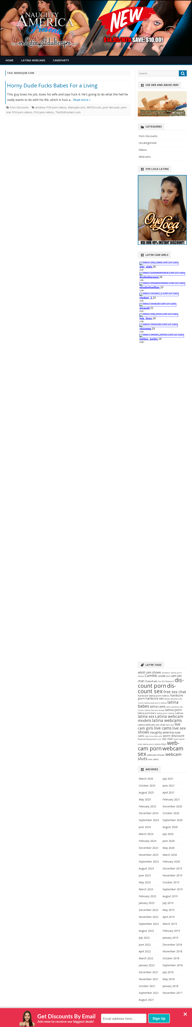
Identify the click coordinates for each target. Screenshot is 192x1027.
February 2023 (147, 896)
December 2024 (148, 813)
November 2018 (172, 951)
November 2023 (148, 855)
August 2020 (170, 827)
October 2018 (171, 958)
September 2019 (173, 889)
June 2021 (169, 785)
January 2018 (170, 986)
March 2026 (146, 778)
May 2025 (145, 799)
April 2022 (145, 951)
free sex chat (174, 691)
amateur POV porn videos (51, 107)
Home (10, 60)
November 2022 (148, 917)
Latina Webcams (33, 60)
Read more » (82, 100)
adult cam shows (149, 672)
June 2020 (169, 841)
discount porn (161, 682)
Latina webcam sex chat (151, 724)
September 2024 (149, 820)
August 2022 (146, 930)
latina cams (158, 706)
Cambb (151, 675)
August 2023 (146, 868)
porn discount (111, 107)
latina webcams (167, 720)
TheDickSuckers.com (68, 112)
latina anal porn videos (155, 703)
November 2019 (172, 875)
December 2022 (148, 910)
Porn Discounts (19, 107)
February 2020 (171, 861)
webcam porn (158, 745)
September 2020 (173, 820)
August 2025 (146, 792)
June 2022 (145, 944)
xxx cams (153, 759)
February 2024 (147, 841)
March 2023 (146, 889)
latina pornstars (147, 713)
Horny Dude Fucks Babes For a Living (52, 85)
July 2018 (168, 972)
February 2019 (171, 930)
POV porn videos (44, 112)
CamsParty (61, 60)
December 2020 (172, 806)
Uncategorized (147, 143)
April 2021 (169, 792)
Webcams (145, 156)
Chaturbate (151, 681)
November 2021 (148, 979)
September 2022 (149, 924)
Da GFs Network (166, 681)
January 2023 (146, 903)
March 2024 (146, 834)
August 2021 (146, 999)
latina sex (146, 716)
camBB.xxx (164, 676)
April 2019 (169, 917)
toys (163, 744)
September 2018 (173, 965)
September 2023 (149, 861)
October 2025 (147, 785)
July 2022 (144, 937)
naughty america (162, 732)
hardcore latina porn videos (154, 695)
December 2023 (148, 848)
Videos (143, 150)
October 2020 (171, 813)
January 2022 (146, 965)
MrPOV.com (94, 107)
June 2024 (145, 827)
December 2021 (148, 972)
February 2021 (171, 799)
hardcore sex (155, 698)
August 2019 (170, 896)
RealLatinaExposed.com (149, 739)
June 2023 (145, 875)
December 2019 (172, 868)
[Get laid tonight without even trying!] (162, 115)
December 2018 (172, 944)
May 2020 (169, 848)
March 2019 (170, 924)
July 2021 (168, 778)
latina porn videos (165, 713)
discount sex (157, 688)
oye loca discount (153, 736)
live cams (163, 728)
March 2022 (146, 958)
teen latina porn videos (149, 744)
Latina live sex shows (154, 710)
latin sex (170, 725)
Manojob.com (76, 107)
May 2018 (169, 979)
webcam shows (156, 755)
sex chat (167, 739)
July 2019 (168, 903)
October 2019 (171, 882)
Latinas (179, 713)
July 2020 (168, 834)
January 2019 (170, 937)
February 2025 (147, 806)
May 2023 (145, 882)
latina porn (173, 710)
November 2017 (172, 993)
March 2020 (170, 855)
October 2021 (147, 986)
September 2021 (149, 993)
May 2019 (169, 910)
